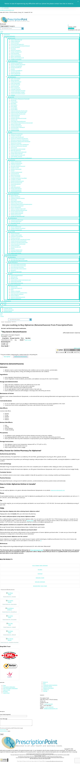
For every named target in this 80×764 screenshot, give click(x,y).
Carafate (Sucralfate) (16, 179)
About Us (45, 682)
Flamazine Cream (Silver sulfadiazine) (20, 144)
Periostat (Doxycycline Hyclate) (18, 149)
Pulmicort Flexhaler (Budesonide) (18, 112)
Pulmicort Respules (15, 115)
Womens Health (11, 231)
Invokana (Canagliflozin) (16, 70)
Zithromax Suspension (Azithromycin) (20, 140)
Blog (1, 314)
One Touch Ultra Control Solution (18, 268)
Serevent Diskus (15, 128)
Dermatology (8, 321)
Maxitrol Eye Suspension (17, 134)
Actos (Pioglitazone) (15, 75)
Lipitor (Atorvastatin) (15, 78)
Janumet (13, 69)
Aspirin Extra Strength (16, 281)
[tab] (7, 356)
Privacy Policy (3, 729)
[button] (4, 760)
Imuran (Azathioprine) (16, 226)
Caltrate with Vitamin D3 (16, 288)
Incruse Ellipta (14, 109)
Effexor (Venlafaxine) (16, 56)
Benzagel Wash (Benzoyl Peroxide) (19, 260)
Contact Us (46, 689)
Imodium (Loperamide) (16, 169)
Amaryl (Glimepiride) (15, 73)
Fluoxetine (13, 48)
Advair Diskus (14, 105)
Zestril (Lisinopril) (15, 86)
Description (7, 356)
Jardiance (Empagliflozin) (16, 63)
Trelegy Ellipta (14, 102)
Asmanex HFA (14, 119)
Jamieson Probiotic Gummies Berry (19, 292)
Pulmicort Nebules (15, 117)
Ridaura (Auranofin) (15, 196)
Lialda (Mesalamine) (15, 187)
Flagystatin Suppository (16, 251)
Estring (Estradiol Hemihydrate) (18, 244)
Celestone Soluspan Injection (18, 198)
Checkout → (71, 28)
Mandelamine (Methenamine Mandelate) (20, 141)
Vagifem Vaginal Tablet (16, 235)
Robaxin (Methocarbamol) (17, 213)
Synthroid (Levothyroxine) (17, 220)
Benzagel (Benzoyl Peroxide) (17, 259)
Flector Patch (14, 199)
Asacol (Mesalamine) (16, 184)
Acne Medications (11, 257)
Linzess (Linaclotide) (15, 176)
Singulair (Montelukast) (16, 125)
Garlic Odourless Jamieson (17, 294)
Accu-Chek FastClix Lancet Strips (18, 264)
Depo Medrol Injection (16, 201)
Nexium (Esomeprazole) (16, 182)
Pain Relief (9, 273)
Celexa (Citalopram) (15, 41)
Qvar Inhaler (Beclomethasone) (18, 121)
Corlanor (13, 95)
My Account (3, 24)
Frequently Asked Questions (50, 685)
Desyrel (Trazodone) (16, 50)
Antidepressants (11, 38)
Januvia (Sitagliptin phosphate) (18, 64)
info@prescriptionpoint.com (7, 10)
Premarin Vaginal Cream (16, 250)
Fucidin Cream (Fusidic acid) (17, 137)
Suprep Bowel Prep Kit (16, 191)
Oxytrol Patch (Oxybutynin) (17, 205)
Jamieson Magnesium (16, 298)
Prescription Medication (9, 36)
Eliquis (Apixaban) (15, 80)
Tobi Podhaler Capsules (16, 156)
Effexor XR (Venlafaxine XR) (17, 57)
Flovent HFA (13, 100)
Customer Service (8, 308)
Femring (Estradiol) (15, 233)
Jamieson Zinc (14, 286)
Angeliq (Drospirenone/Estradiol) (18, 241)
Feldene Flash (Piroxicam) (17, 202)
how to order (30, 520)
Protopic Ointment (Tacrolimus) (18, 228)
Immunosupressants (12, 225)
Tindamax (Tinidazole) (16, 135)
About (1, 306)
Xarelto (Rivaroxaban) (16, 81)
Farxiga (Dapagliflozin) (16, 67)
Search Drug (7, 34)
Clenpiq (12, 170)
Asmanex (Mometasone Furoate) (18, 118)
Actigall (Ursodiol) (15, 167)
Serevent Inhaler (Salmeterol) (18, 127)
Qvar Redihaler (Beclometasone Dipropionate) (22, 122)
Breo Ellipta (13, 103)
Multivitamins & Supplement (14, 284)
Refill (5, 304)
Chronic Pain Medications (13, 193)
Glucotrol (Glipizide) (15, 72)
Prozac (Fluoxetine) (15, 47)
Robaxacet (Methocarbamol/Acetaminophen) (21, 204)
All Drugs (5, 691)
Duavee (13, 248)
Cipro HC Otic (14, 147)
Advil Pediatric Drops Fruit (17, 283)
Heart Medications (11, 77)
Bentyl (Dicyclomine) (15, 175)
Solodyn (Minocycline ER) (16, 153)
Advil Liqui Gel (14, 277)
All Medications (7, 301)
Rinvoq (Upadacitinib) (16, 207)
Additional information (20, 356)
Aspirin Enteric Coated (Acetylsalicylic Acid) (21, 280)
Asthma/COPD (10, 97)
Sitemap (45, 691)
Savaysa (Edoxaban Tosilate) (18, 92)
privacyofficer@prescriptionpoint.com (54, 761)
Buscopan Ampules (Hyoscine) (18, 166)
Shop (1, 32)
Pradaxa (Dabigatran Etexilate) (18, 90)
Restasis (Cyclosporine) (16, 229)
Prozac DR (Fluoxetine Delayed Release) (20, 46)
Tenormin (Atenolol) (15, 84)
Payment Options (8, 311)
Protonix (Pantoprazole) (16, 172)
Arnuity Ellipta (14, 108)
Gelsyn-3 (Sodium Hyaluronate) (18, 208)
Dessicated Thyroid (15, 223)
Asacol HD (13, 185)
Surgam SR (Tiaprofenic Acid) (17, 216)
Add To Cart (28, 340)
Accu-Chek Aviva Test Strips (17, 267)
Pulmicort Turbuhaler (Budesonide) (19, 111)
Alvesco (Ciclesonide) (16, 124)
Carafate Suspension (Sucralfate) (19, 178)
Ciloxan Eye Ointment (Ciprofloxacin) (19, 138)
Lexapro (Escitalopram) (16, 51)
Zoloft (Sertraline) (15, 43)
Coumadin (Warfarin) (16, 89)
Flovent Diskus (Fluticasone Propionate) (20, 99)
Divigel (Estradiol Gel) (16, 247)
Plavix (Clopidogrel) (15, 87)
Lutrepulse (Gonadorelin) (17, 236)
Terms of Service (3, 731)
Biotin (12, 289)
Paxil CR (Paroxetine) (16, 54)
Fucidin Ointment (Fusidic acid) (18, 155)
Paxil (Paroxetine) (15, 53)
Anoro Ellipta (14, 106)
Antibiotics (9, 132)
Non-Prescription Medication (10, 255)
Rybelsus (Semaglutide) (16, 66)
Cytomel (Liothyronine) (16, 221)
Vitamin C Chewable (15, 291)
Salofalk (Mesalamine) (16, 190)
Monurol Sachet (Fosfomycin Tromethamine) (21, 158)
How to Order (3, 302)
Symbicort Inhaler (15, 130)
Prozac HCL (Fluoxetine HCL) (17, 44)
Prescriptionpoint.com (36, 550)
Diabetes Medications (12, 61)
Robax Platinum (14, 195)
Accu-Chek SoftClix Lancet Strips (18, 265)
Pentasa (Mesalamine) (16, 188)
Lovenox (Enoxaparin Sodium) (18, 93)
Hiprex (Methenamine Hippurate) (18, 152)
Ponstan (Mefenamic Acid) (17, 211)
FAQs (1, 313)
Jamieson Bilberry (15, 295)
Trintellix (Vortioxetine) (16, 59)
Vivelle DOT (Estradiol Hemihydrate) (19, 242)
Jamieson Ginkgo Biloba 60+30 (18, 297)
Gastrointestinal (11, 159)
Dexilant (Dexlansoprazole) (17, 181)
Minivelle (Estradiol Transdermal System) (20, 239)
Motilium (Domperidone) (16, 163)
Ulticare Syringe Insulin (16, 271)
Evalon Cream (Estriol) (16, 253)
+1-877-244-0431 (4, 8)
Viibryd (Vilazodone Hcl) (16, 40)
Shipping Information (9, 310)
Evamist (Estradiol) (15, 245)
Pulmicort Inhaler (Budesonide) (18, 114)
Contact (2, 316)
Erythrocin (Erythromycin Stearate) (19, 146)
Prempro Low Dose (15, 238)
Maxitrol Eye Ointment (16, 143)
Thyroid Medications (12, 218)
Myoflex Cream (14, 278)
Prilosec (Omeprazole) (16, 161)
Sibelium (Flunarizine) (16, 214)
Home (1, 31)
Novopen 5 (13, 270)
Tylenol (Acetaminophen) (17, 275)
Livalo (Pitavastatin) (15, 83)
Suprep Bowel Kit (15, 173)
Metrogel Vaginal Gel (16, 150)
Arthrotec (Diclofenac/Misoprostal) (19, 210)
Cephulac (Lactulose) (16, 164)
